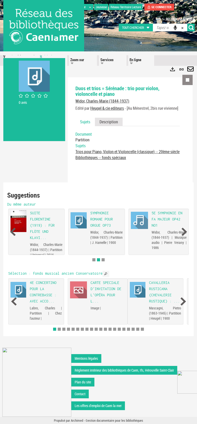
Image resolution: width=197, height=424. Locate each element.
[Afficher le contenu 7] (82, 329)
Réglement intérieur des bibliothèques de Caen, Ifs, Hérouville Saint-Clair (124, 370)
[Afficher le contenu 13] (110, 329)
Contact (80, 393)
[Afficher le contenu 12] (105, 329)
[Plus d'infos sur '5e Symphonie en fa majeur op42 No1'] (139, 220)
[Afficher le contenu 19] (137, 329)
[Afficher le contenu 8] (86, 329)
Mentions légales (86, 358)
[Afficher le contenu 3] (103, 259)
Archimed (77, 420)
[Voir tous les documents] (106, 274)
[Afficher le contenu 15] (119, 329)
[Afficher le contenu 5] (73, 329)
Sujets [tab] (85, 122)
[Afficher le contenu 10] (96, 329)
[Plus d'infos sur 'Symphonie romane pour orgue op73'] (79, 220)
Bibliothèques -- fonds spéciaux (100, 157)
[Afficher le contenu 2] (59, 329)
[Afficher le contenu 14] (114, 329)
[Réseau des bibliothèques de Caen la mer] (36, 381)
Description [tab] (109, 122)
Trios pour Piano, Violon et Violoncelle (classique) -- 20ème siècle (127, 151)
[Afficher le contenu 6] (77, 329)
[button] (136, 27)
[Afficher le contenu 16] (123, 329)
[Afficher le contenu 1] (93, 259)
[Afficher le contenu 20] (142, 329)
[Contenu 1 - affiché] (54, 329)
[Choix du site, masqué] (90, 7)
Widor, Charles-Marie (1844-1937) (102, 101)
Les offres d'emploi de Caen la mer (98, 405)
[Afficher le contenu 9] (91, 329)
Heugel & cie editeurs (107, 108)
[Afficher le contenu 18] (133, 329)
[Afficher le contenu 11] (100, 329)
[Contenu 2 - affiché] (98, 259)
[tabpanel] (127, 146)
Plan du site (83, 382)
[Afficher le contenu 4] (68, 329)
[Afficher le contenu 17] (128, 329)
